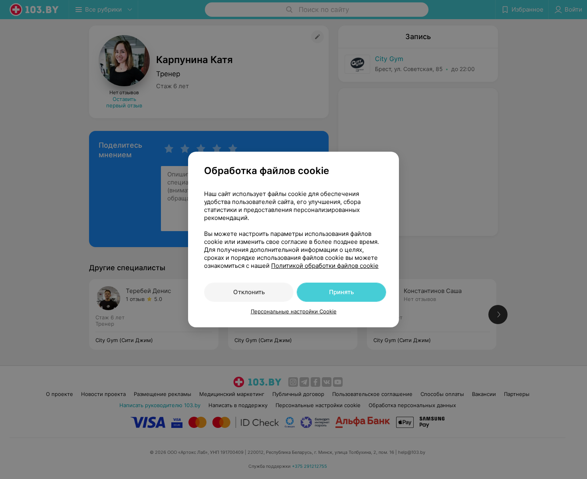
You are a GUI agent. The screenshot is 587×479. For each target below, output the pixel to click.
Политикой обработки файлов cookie (325, 265)
